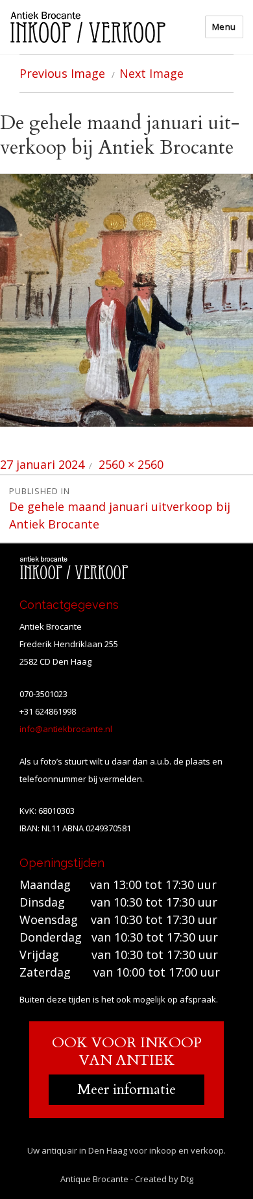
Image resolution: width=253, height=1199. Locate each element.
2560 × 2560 (131, 464)
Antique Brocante (94, 1179)
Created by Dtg (164, 1179)
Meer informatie (126, 1089)
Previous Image (62, 73)
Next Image (151, 73)
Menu (224, 26)
